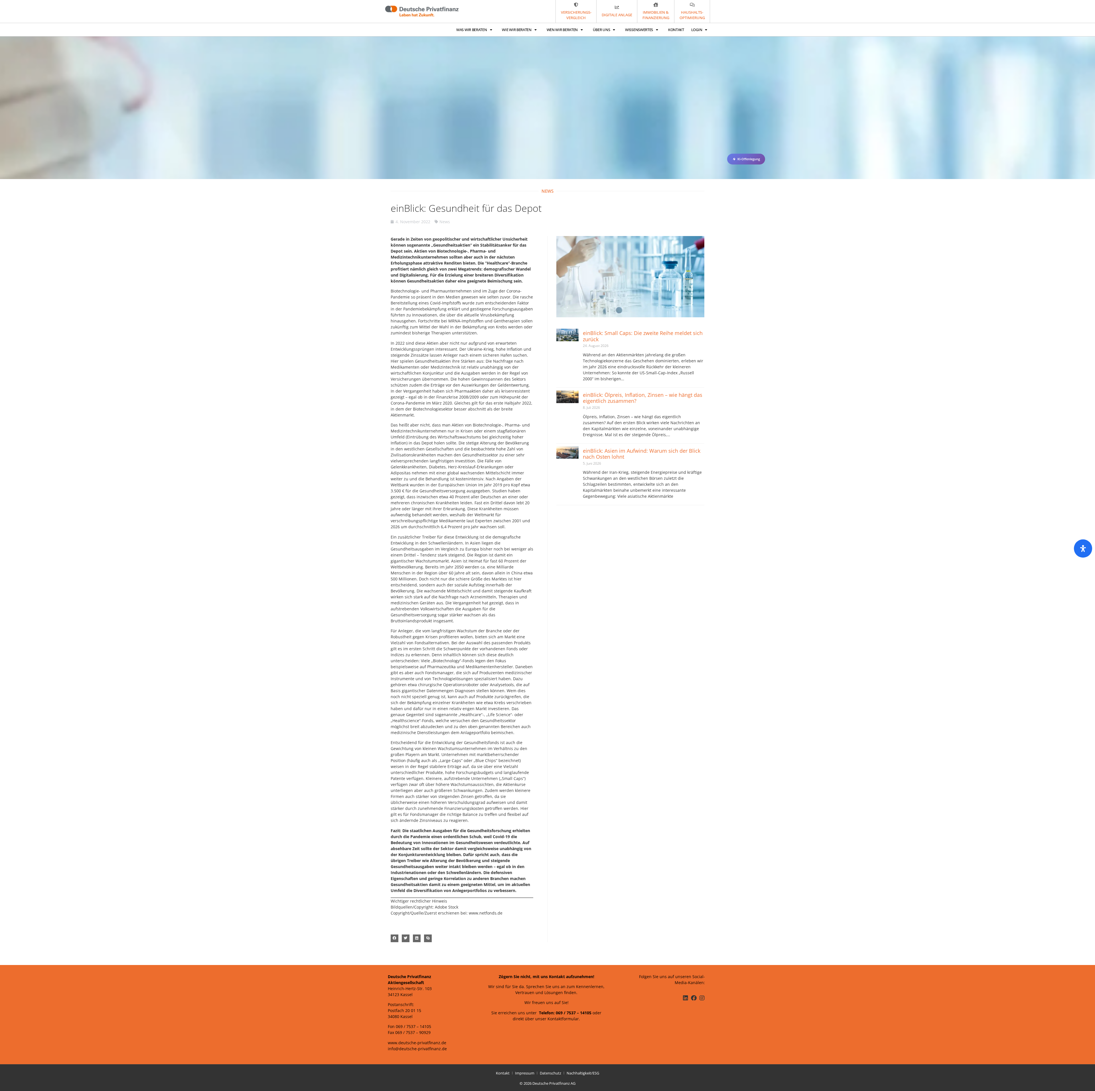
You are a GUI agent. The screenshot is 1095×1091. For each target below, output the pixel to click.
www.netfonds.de (485, 913)
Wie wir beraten (517, 29)
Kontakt (676, 29)
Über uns (601, 29)
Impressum (524, 1073)
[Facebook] (694, 998)
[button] (394, 938)
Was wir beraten (471, 29)
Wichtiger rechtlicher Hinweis (419, 901)
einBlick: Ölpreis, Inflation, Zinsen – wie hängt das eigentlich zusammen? (642, 398)
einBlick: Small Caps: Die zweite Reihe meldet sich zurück (643, 336)
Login (696, 29)
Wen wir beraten (562, 29)
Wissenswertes (639, 29)
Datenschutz (550, 1073)
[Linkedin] (685, 998)
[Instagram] (702, 998)
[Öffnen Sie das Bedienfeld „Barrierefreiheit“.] (1083, 548)
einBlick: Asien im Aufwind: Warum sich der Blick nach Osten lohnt (641, 453)
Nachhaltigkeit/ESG (583, 1073)
